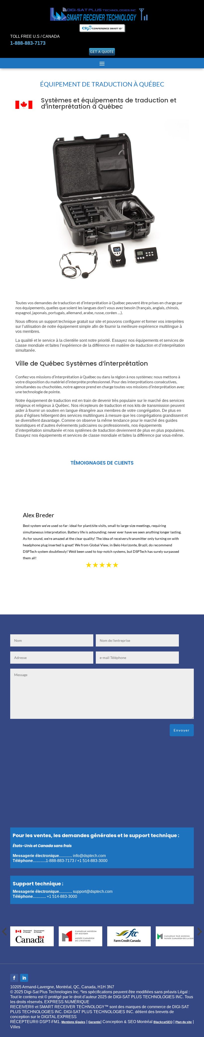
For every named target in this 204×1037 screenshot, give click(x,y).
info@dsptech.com (89, 856)
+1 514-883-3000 (92, 861)
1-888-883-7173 (28, 43)
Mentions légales (73, 1022)
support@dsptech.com (92, 891)
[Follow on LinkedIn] (24, 978)
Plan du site (183, 1022)
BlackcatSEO (162, 1022)
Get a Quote (102, 52)
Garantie (94, 1022)
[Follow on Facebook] (14, 978)
